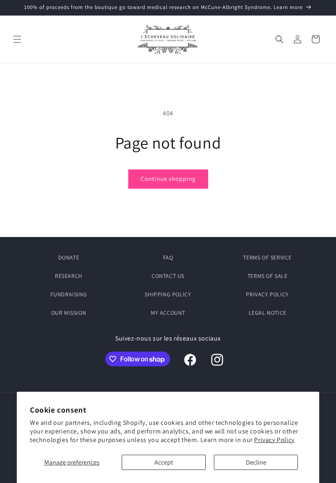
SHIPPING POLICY (168, 294)
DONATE (68, 257)
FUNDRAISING (68, 294)
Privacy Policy (274, 440)
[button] (17, 39)
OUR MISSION (68, 312)
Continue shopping (168, 179)
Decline (256, 462)
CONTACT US (168, 276)
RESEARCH (68, 276)
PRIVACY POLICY (267, 294)
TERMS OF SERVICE (267, 257)
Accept (163, 462)
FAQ (168, 257)
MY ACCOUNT (168, 312)
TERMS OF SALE (267, 276)
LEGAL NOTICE (267, 312)
